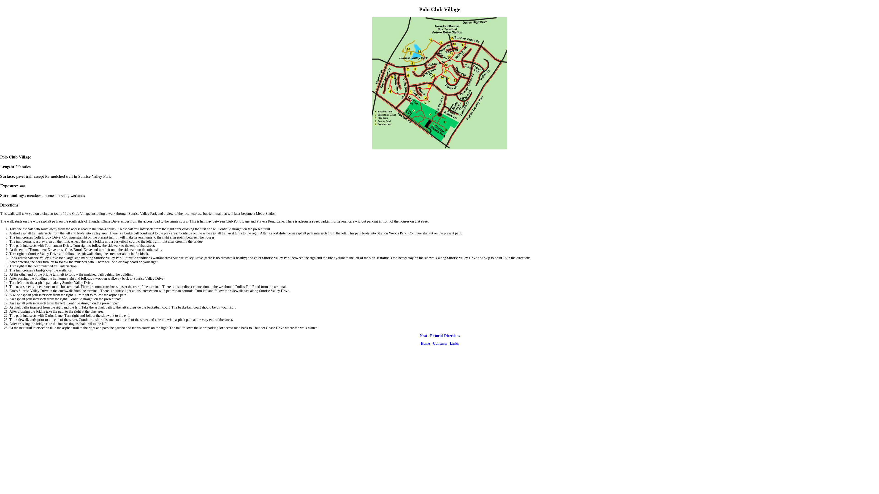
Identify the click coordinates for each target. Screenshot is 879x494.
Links (454, 343)
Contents (440, 343)
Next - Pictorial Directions (440, 336)
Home (425, 343)
